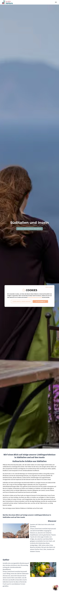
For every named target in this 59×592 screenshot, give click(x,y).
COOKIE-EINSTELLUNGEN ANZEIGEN (21, 301)
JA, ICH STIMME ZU (40, 301)
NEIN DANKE (49, 287)
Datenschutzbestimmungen (35, 297)
